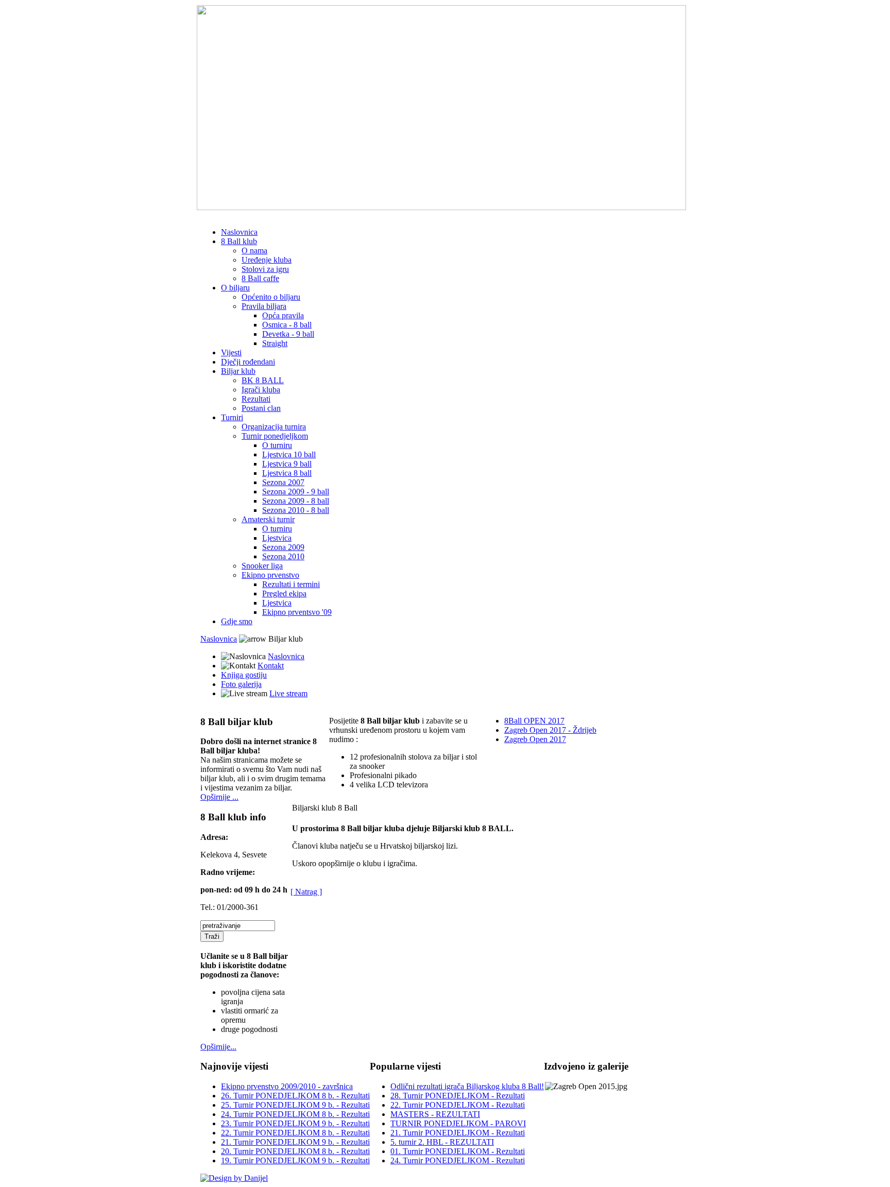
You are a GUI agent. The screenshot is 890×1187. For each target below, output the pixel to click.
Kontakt (271, 665)
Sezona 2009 (283, 547)
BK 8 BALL (263, 380)
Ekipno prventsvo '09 (297, 612)
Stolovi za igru (265, 269)
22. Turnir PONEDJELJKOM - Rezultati (457, 1104)
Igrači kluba (261, 389)
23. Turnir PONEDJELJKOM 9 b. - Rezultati (295, 1123)
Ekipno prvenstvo (270, 575)
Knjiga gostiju (244, 674)
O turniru (277, 445)
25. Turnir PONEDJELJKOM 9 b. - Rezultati (295, 1104)
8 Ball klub (239, 241)
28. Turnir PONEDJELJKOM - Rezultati (457, 1095)
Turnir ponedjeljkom (275, 436)
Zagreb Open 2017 (535, 739)
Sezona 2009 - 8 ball (295, 500)
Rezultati (256, 398)
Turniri (232, 417)
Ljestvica (277, 538)
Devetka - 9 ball (288, 334)
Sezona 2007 (283, 482)
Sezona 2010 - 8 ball (295, 510)
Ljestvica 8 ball (287, 473)
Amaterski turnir (268, 519)
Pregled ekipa (284, 593)
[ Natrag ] (306, 891)
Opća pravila (283, 315)
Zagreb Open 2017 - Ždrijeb (550, 730)
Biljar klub (238, 371)
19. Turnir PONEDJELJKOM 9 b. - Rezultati (295, 1160)
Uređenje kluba (267, 259)
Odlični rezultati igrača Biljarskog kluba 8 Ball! (467, 1086)
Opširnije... (218, 1046)
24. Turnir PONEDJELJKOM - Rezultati (457, 1160)
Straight (274, 343)
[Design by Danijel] (234, 1178)
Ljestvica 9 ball (287, 463)
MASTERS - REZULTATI (435, 1114)
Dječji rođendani (248, 361)
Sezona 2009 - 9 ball (295, 491)
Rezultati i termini (291, 584)
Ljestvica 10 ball (289, 454)
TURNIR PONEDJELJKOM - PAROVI (458, 1123)
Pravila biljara (264, 306)
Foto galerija (241, 684)
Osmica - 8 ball (287, 324)
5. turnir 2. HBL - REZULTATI (442, 1142)
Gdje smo (236, 621)
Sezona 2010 (283, 556)
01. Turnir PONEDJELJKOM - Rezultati (457, 1151)
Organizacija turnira (274, 426)
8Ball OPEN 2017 (534, 720)
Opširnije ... (219, 797)
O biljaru (235, 287)
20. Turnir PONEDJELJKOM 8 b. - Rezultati (295, 1151)
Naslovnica (239, 232)
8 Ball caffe (260, 278)
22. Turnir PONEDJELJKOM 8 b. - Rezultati (295, 1132)
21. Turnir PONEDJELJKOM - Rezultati (457, 1132)
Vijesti (231, 352)
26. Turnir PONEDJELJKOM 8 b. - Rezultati (295, 1095)
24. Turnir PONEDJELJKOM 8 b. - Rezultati (295, 1114)
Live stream (288, 693)
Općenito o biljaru (271, 297)
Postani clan (261, 408)
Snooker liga (262, 565)
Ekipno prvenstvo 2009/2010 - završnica (287, 1086)
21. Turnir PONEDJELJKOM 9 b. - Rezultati (295, 1142)
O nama (254, 250)
